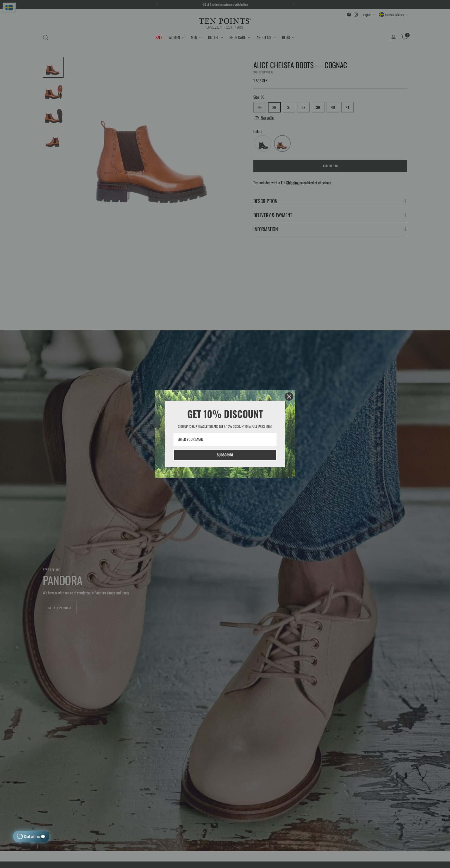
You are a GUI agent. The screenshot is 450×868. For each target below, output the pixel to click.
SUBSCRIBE (225, 454)
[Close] (289, 396)
